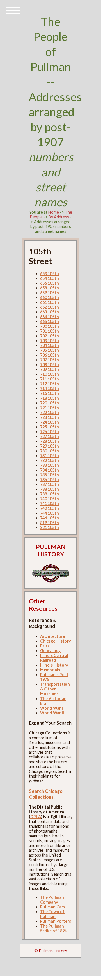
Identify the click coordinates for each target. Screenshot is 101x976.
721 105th (49, 407)
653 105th (49, 273)
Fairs (44, 645)
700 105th (49, 326)
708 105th (49, 364)
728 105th (49, 441)
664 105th (49, 316)
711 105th (49, 379)
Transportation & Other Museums (55, 689)
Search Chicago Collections (46, 794)
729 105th (49, 446)
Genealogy (50, 650)
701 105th (49, 331)
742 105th (49, 508)
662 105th (49, 307)
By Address (59, 216)
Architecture (52, 636)
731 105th (49, 455)
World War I (51, 708)
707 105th (49, 359)
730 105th (49, 450)
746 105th (49, 517)
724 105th (49, 422)
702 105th (49, 335)
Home (53, 212)
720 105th (49, 402)
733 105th (49, 465)
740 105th (49, 498)
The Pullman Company (52, 899)
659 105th (49, 292)
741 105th (49, 503)
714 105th (49, 388)
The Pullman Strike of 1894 (53, 928)
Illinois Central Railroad (54, 658)
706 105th (49, 355)
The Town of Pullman (52, 914)
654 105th (49, 278)
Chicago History (55, 641)
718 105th (49, 398)
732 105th (49, 460)
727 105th (49, 436)
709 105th (49, 369)
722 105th (49, 412)
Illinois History (54, 665)
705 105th (49, 350)
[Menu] (13, 10)
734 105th (49, 470)
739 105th (49, 494)
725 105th (49, 426)
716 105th (49, 393)
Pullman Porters (55, 921)
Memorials (50, 669)
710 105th (49, 374)
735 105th (49, 474)
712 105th (49, 383)
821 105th (49, 527)
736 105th (49, 479)
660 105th (49, 297)
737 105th (49, 484)
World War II (52, 713)
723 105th (49, 417)
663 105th (49, 311)
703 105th (49, 340)
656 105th (49, 283)
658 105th (49, 288)
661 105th (49, 302)
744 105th (49, 513)
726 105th (49, 431)
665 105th (49, 321)
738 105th (49, 489)
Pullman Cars (52, 906)
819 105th (49, 522)
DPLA (35, 816)
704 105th (49, 345)
